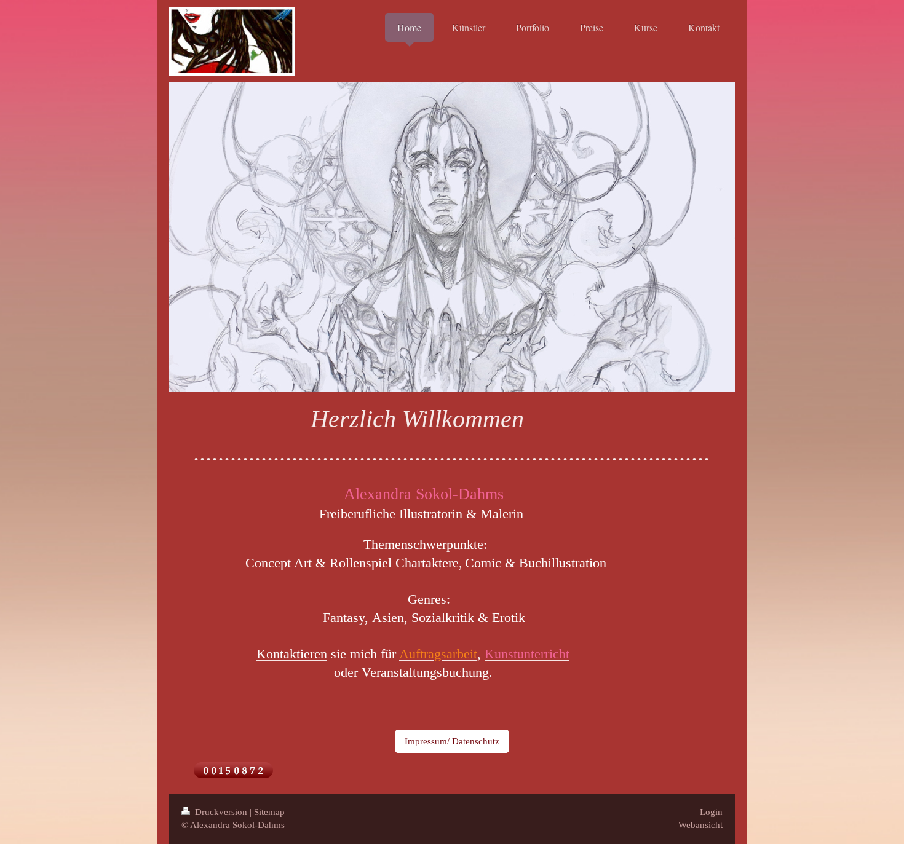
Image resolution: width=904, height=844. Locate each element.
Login (711, 812)
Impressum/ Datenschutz (452, 741)
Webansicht (700, 825)
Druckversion (221, 812)
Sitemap (269, 812)
